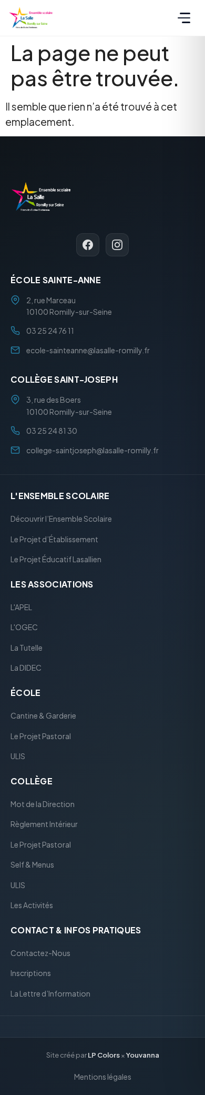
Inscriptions (31, 973)
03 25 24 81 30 (51, 431)
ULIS (18, 756)
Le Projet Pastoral (41, 736)
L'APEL (21, 607)
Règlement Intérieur (44, 824)
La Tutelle (27, 647)
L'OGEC (24, 627)
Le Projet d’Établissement (54, 539)
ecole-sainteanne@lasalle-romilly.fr (88, 350)
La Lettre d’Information (50, 993)
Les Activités (32, 905)
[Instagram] (117, 244)
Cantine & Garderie (43, 715)
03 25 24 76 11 (50, 331)
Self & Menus (32, 865)
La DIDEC (26, 668)
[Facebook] (87, 244)
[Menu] (184, 18)
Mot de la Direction (43, 804)
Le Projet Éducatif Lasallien (56, 559)
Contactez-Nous (40, 953)
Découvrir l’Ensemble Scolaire (61, 519)
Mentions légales (102, 1076)
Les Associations (52, 584)
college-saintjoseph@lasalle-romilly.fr (92, 450)
